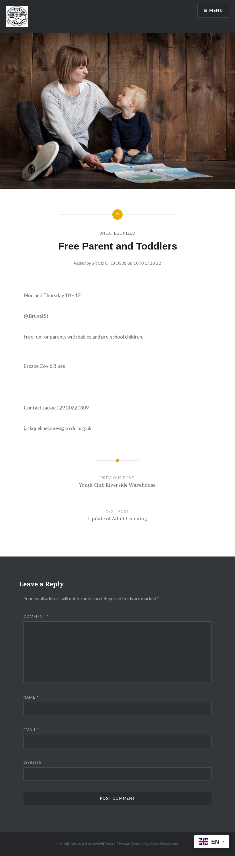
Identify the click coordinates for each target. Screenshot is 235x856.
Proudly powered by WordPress (84, 843)
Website (32, 762)
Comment (36, 616)
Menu (216, 10)
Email (31, 729)
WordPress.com (164, 843)
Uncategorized (117, 233)
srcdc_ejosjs (109, 263)
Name (31, 697)
